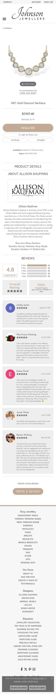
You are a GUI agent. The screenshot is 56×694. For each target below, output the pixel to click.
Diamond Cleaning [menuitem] (28, 649)
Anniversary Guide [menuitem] (28, 656)
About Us (28, 573)
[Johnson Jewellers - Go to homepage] (28, 13)
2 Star (23, 273)
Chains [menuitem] (28, 545)
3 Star (23, 271)
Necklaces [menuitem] (28, 529)
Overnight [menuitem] (28, 611)
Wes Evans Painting (26, 334)
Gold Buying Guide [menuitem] (28, 659)
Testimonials (28, 583)
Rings (38, 246)
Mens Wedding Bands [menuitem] (28, 522)
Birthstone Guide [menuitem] (28, 636)
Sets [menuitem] (28, 559)
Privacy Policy (38, 678)
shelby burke (22, 304)
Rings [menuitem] (28, 532)
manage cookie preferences (26, 681)
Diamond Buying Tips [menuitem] (28, 629)
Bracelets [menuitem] (28, 539)
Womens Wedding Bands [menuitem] (28, 518)
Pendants (24, 249)
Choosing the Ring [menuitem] (28, 632)
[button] (36, 2)
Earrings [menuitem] (28, 525)
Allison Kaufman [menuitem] (28, 594)
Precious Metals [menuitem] (28, 642)
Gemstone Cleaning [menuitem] (28, 653)
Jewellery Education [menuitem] (27, 622)
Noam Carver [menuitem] (28, 608)
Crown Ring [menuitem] (28, 598)
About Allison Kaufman (28, 174)
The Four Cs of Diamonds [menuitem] (28, 626)
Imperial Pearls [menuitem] (28, 601)
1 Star (24, 276)
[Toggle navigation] (4, 19)
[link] (7, 2)
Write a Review (28, 491)
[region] (28, 62)
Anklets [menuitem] (28, 535)
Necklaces (8, 28)
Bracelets (13, 246)
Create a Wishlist (28, 580)
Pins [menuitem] (28, 552)
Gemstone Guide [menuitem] (28, 639)
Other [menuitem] (28, 556)
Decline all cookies (19, 688)
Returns (41, 140)
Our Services (28, 577)
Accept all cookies (37, 688)
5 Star (23, 265)
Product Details (28, 166)
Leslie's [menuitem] (28, 605)
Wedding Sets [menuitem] (28, 562)
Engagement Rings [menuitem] (28, 515)
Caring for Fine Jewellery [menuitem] (28, 646)
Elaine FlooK (22, 371)
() (49, 265)
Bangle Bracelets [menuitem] (28, 542)
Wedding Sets (39, 249)
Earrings (21, 246)
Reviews (28, 258)
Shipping (15, 140)
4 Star (23, 268)
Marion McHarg (24, 434)
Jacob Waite (22, 412)
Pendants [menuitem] (28, 549)
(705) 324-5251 (28, 93)
